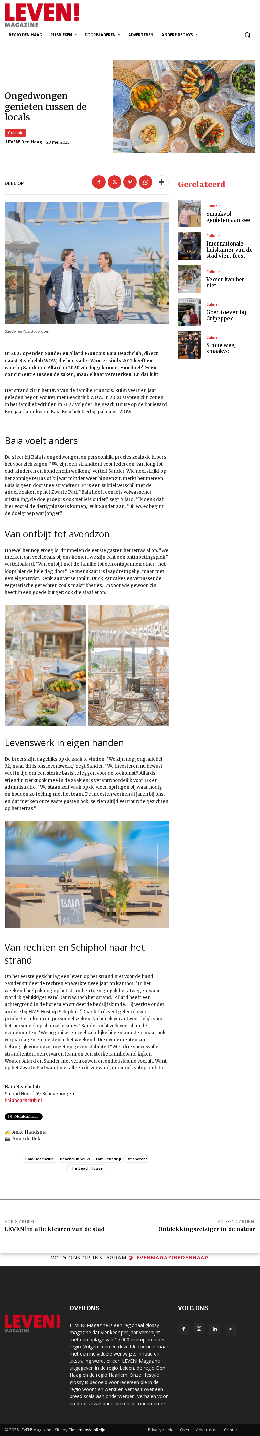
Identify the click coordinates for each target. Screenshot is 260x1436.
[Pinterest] (130, 182)
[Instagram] (199, 1328)
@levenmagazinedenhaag (168, 1257)
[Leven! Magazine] (51, 15)
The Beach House (86, 1168)
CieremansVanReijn (86, 1430)
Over (185, 1430)
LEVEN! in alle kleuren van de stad (54, 1229)
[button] (247, 35)
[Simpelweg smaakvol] (189, 344)
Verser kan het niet (225, 282)
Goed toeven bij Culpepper (226, 315)
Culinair (15, 133)
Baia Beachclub (39, 1158)
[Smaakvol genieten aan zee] (189, 213)
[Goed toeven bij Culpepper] (189, 312)
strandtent (137, 1158)
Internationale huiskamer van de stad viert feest (229, 249)
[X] (114, 182)
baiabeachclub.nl (23, 1101)
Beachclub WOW (75, 1158)
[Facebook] (99, 182)
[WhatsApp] (145, 182)
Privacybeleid (161, 1430)
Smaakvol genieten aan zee (228, 217)
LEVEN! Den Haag (24, 142)
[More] (161, 182)
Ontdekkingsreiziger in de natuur (206, 1229)
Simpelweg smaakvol (220, 348)
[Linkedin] (214, 1329)
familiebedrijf (108, 1158)
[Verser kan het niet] (189, 279)
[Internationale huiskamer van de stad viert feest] (189, 246)
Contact (231, 1430)
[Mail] (230, 1329)
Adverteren (207, 1430)
